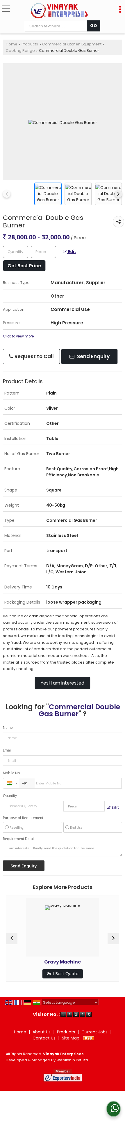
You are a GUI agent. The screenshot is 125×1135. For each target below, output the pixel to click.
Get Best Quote (41, 974)
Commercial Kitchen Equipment (71, 44)
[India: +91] (11, 783)
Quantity (10, 795)
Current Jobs (94, 1032)
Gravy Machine (41, 962)
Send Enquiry (93, 356)
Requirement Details (19, 839)
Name (8, 727)
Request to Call (33, 356)
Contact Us (44, 1038)
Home (11, 44)
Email (7, 750)
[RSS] (88, 1038)
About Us (42, 1032)
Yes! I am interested (62, 683)
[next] (118, 194)
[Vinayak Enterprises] (59, 11)
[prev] (6, 194)
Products (30, 44)
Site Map (70, 1038)
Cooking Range (20, 50)
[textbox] (57, 26)
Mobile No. (12, 772)
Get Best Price (24, 266)
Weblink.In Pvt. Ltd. (72, 1060)
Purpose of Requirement (23, 818)
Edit (71, 251)
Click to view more (18, 336)
